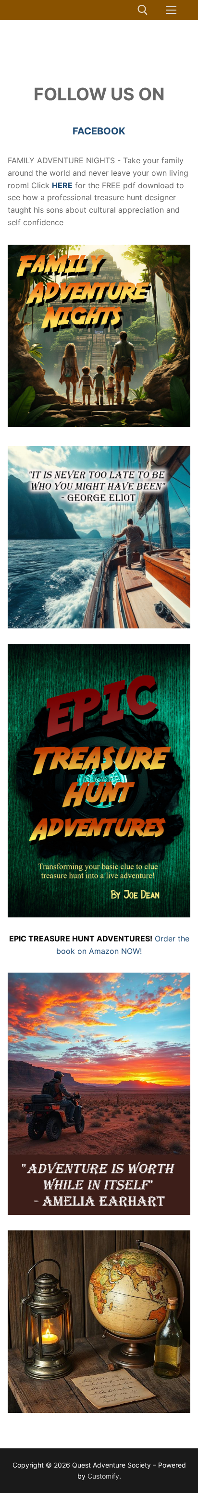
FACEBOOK (99, 131)
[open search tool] (142, 10)
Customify (103, 1476)
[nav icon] (171, 10)
